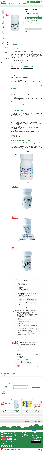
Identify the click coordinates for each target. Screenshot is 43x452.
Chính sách (24, 432)
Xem (34, 13)
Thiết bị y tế (17, 5)
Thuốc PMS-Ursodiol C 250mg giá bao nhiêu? (5, 62)
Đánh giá (39, 39)
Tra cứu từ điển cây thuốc (12, 3)
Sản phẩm (6, 5)
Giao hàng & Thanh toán (25, 438)
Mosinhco (37, 410)
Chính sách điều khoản (25, 434)
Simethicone (23, 417)
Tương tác (3, 55)
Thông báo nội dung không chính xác (17, 439)
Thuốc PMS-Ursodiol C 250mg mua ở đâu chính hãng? (4, 63)
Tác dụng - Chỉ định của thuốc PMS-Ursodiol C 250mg (4, 44)
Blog (36, 5)
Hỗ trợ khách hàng (17, 432)
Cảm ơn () (9, 392)
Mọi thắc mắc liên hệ (34, 432)
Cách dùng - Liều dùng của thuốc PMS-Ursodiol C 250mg (5, 49)
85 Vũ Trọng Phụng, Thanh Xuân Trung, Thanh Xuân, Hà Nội (37, 438)
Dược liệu (21, 5)
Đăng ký (37, 1)
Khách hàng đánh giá (5, 383)
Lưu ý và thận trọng (5, 57)
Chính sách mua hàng (25, 435)
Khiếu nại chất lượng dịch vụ (17, 440)
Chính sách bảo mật (29, 430)
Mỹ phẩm (10, 5)
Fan (3, 441)
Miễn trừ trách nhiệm (16, 437)
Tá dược (25, 5)
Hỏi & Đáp (21, 39)
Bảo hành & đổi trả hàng (25, 437)
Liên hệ (40, 5)
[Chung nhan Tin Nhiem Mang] (39, 449)
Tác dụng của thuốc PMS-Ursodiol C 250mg (5, 46)
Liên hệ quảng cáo (16, 441)
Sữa (13, 5)
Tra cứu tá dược (24, 3)
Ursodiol (13, 48)
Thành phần (3, 43)
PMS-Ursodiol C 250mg (16, 410)
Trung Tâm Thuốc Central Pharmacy (15, 449)
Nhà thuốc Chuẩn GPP (16, 436)
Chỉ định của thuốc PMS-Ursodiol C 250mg (5, 48)
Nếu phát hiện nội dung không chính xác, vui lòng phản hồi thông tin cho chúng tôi (33, 29)
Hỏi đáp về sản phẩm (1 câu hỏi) (8, 373)
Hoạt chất (28, 5)
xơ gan (17, 61)
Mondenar (27, 410)
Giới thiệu (15, 434)
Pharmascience (31, 20)
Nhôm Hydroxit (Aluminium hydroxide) (27, 417)
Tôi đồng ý (33, 430)
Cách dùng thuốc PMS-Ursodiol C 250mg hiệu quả (5, 52)
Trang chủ (2, 5)
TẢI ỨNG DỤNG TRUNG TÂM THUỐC (36, 440)
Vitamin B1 (20, 57)
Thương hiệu (33, 5)
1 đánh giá (34, 15)
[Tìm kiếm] (24, 2)
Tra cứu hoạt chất (19, 3)
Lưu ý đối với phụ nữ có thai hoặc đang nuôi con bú (5, 58)
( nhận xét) (5, 388)
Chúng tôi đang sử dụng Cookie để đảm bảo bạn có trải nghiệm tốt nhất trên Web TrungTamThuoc (18, 430)
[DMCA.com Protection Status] (41, 449)
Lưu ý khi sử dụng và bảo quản (5, 56)
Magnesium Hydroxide (27, 417)
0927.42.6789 (36, 435)
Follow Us (2, 443)
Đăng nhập (31, 1)
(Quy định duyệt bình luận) (39, 382)
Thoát (35, 430)
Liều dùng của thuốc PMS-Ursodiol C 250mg (5, 51)
